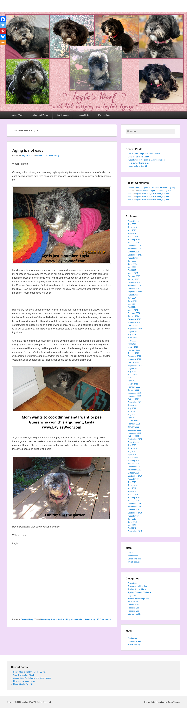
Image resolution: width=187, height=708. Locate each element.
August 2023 (133, 332)
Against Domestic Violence (139, 592)
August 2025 (133, 258)
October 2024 (133, 289)
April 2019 (132, 491)
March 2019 (133, 494)
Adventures (132, 583)
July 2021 (132, 408)
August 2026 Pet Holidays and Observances (146, 160)
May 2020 (132, 451)
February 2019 (134, 497)
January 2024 (133, 316)
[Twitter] (3, 25)
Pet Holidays (104, 115)
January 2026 (133, 242)
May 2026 (132, 230)
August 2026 (133, 221)
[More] (3, 42)
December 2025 (134, 246)
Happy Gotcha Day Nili (137, 166)
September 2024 (135, 292)
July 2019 (132, 482)
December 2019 (134, 467)
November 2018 (134, 507)
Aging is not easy (27, 150)
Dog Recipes (63, 115)
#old (60, 619)
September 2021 (135, 402)
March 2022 (133, 384)
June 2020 (132, 448)
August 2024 (133, 295)
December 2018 (134, 504)
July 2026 (132, 224)
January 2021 (133, 427)
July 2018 (132, 519)
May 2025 (132, 267)
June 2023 (132, 338)
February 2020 (134, 460)
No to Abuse (133, 602)
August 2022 (133, 368)
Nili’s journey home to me (138, 163)
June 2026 (132, 227)
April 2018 (132, 528)
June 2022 (132, 375)
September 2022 (135, 365)
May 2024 (132, 304)
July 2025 (132, 261)
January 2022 (133, 390)
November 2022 (134, 359)
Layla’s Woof (16, 115)
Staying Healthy (134, 614)
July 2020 (132, 445)
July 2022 (132, 371)
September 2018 (135, 513)
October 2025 (133, 252)
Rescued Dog (27, 619)
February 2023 (134, 350)
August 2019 (133, 479)
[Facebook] (3, 19)
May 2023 (132, 341)
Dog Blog (132, 595)
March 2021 (133, 421)
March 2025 (133, 273)
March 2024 (133, 310)
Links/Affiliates (83, 115)
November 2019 (134, 470)
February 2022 (134, 387)
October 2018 (133, 510)
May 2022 (132, 378)
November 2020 (134, 433)
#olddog (66, 619)
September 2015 (135, 531)
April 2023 (132, 344)
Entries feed (133, 556)
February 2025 (134, 276)
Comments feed (134, 559)
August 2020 (133, 442)
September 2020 (135, 439)
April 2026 (132, 233)
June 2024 (132, 301)
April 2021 (132, 418)
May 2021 (132, 414)
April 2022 (132, 381)
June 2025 (132, 264)
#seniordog (90, 619)
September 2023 (135, 328)
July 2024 (132, 298)
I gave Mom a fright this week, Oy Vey (144, 154)
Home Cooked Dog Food (138, 599)
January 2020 (133, 464)
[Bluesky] (3, 37)
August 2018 (133, 516)
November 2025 (134, 249)
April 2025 (132, 270)
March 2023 (133, 347)
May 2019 (132, 488)
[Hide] (1, 48)
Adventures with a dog (137, 586)
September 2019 (135, 476)
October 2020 (133, 436)
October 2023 (133, 325)
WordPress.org (134, 562)
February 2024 (134, 313)
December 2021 (134, 393)
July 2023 (132, 335)
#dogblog (45, 619)
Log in (130, 553)
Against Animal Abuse (137, 589)
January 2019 (133, 500)
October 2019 (133, 473)
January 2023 (133, 353)
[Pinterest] (3, 31)
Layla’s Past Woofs (39, 115)
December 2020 (134, 430)
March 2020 (133, 457)
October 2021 (133, 399)
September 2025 (135, 255)
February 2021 (134, 424)
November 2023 (134, 322)
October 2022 (133, 362)
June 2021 (132, 411)
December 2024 (134, 282)
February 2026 (134, 239)
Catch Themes (174, 702)
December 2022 (134, 356)
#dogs (54, 619)
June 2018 (132, 522)
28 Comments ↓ (52, 156)
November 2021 (134, 396)
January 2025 (133, 279)
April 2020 (132, 454)
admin (39, 156)
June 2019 (132, 485)
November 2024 (134, 286)
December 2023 (134, 319)
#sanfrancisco (77, 619)
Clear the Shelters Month (138, 157)
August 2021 (133, 405)
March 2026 (133, 236)
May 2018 (132, 525)
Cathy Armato (133, 187)
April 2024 (132, 307)
